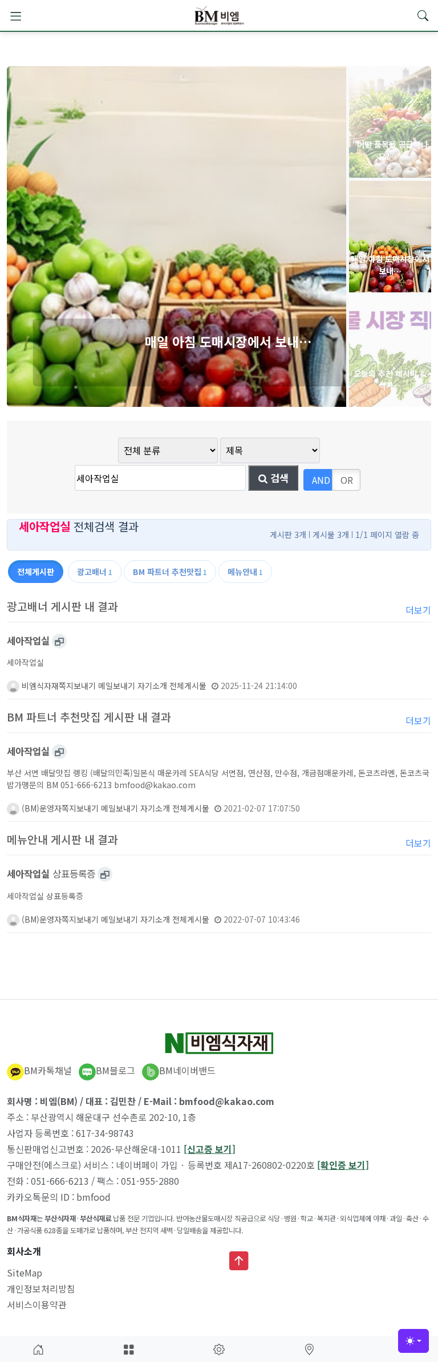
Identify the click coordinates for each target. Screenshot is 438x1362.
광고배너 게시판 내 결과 (62, 606)
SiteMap (24, 1272)
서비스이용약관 (37, 1304)
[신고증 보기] (210, 1149)
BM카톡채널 (48, 1070)
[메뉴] (15, 15)
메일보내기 (116, 685)
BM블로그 (115, 1070)
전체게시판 (35, 571)
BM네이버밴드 (187, 1070)
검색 (278, 478)
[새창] (59, 641)
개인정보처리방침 (41, 1288)
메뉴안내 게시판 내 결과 (62, 839)
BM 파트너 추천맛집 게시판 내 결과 (89, 717)
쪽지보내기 (77, 685)
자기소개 (152, 685)
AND (321, 480)
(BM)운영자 (40, 808)
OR (346, 480)
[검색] (422, 15)
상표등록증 (51, 873)
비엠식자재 (39, 685)
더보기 (418, 610)
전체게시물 (187, 685)
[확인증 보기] (343, 1165)
